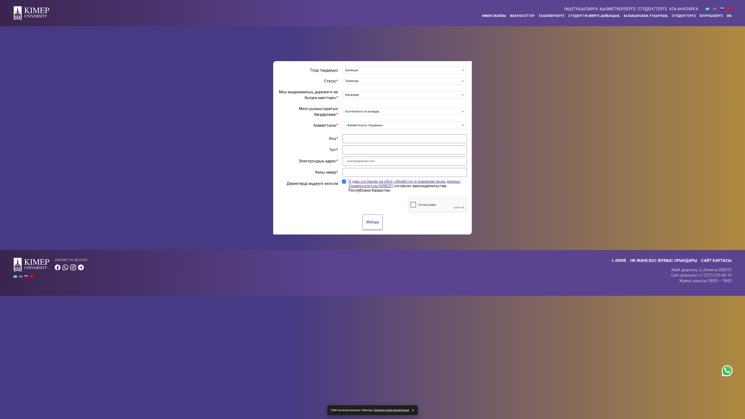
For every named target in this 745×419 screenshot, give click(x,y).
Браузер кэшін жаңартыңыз (391, 410)
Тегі (333, 149)
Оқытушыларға (581, 9)
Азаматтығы (325, 125)
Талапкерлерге (551, 16)
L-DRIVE (619, 260)
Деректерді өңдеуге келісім (312, 183)
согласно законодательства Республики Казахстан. (404, 186)
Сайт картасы (716, 260)
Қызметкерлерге (618, 9)
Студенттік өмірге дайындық (594, 16)
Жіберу (372, 222)
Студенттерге (652, 9)
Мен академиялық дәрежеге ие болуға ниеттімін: (308, 95)
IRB (729, 16)
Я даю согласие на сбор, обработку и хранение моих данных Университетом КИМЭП (404, 183)
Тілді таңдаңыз (324, 70)
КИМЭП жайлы (494, 16)
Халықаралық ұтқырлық (646, 16)
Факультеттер (522, 16)
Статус (331, 81)
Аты (333, 138)
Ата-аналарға (683, 9)
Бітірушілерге (711, 16)
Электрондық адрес (318, 161)
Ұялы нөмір (326, 172)
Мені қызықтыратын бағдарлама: (318, 111)
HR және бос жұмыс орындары (663, 260)
